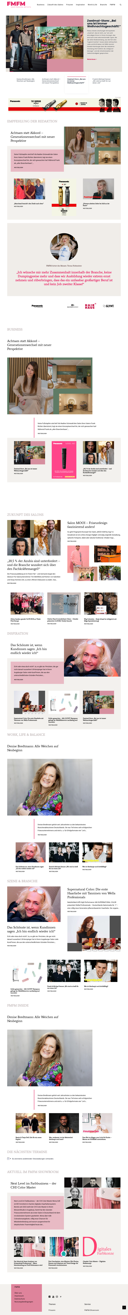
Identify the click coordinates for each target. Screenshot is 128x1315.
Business (40, 5)
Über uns (18, 1293)
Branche (103, 5)
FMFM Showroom (91, 1310)
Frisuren (69, 5)
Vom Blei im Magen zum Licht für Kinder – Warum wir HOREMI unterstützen (97, 1138)
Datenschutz (20, 1299)
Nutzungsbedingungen (24, 1302)
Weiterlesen (92, 62)
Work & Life (92, 5)
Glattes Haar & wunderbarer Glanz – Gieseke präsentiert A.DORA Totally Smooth (62, 620)
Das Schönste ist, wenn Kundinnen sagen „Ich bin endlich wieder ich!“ (29, 649)
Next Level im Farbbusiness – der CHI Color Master (33, 1185)
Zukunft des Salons (55, 5)
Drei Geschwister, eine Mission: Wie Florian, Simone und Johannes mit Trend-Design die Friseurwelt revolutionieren (63, 1263)
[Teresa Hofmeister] (64, 247)
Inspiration (80, 5)
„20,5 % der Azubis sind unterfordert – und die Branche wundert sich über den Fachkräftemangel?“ (97, 470)
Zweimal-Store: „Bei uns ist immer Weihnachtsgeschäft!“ (25, 470)
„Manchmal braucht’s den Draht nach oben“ (29, 203)
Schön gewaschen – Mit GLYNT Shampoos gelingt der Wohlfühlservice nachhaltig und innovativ (63, 720)
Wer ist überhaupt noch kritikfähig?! (94, 867)
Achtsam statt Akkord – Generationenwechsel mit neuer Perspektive (33, 137)
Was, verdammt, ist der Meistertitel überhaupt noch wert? (61, 1138)
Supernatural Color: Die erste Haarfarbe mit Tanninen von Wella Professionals (28, 719)
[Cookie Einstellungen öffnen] (4, 1312)
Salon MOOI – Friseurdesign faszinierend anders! (87, 525)
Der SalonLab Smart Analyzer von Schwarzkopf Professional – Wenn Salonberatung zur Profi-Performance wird (28, 1263)
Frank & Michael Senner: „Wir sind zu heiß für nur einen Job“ (101, 25)
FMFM (112, 5)
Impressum (19, 1296)
